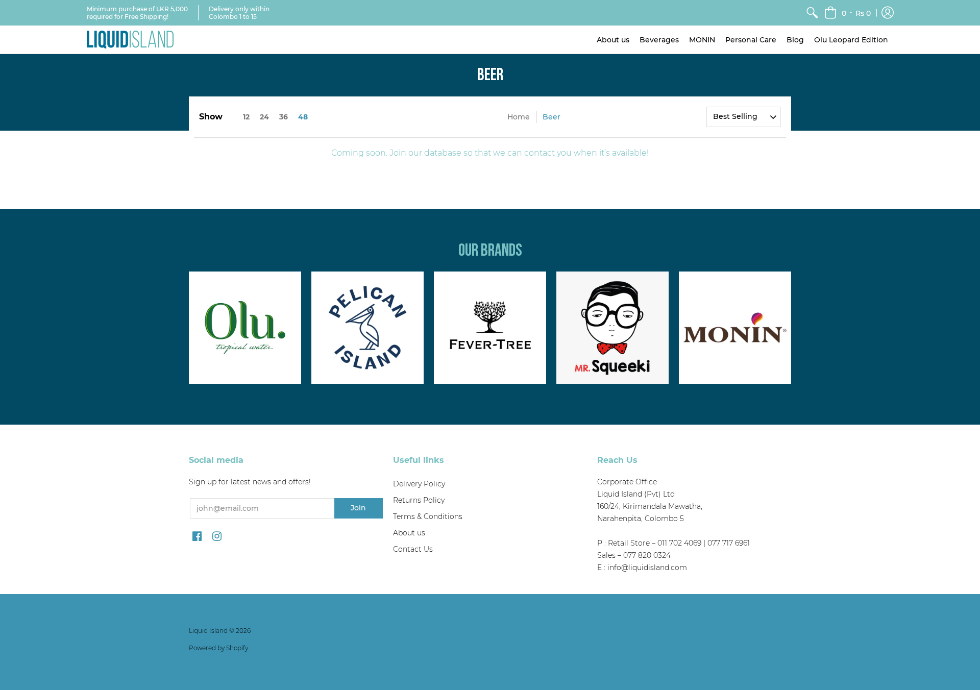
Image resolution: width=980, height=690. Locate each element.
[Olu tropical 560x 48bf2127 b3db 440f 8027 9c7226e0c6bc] (245, 328)
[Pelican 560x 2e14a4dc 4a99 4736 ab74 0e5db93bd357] (367, 328)
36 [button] (283, 116)
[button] (847, 13)
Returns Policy (419, 500)
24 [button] (264, 116)
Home (518, 116)
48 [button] (303, 116)
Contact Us (413, 549)
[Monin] (735, 328)
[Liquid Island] (130, 40)
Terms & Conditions (427, 516)
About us (409, 532)
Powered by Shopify (218, 648)
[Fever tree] (490, 328)
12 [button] (246, 116)
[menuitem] (812, 13)
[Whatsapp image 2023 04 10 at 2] (612, 328)
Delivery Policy (419, 483)
